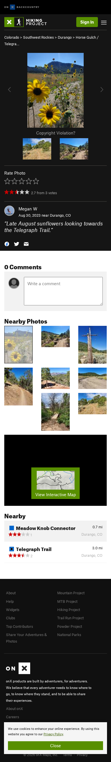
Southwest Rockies (38, 37)
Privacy (82, 755)
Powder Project (69, 626)
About (11, 593)
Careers (12, 717)
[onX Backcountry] (22, 7)
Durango (65, 37)
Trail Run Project (70, 618)
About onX (14, 708)
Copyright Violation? (55, 132)
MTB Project (67, 601)
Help (10, 601)
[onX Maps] (18, 672)
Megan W (27, 208)
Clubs (10, 618)
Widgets (12, 609)
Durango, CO (60, 215)
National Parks (69, 634)
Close (55, 745)
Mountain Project (71, 593)
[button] (6, 243)
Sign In (87, 21)
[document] (55, 738)
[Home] (28, 22)
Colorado (11, 37)
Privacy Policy (53, 734)
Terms (67, 755)
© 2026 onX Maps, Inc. (40, 755)
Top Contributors (19, 626)
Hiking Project (68, 609)
